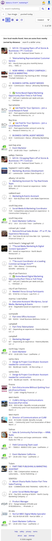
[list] (3, 20)
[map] (21, 20)
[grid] (12, 20)
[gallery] (17, 20)
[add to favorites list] (10, 48)
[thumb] (8, 20)
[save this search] (48, 9)
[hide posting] (41, 53)
